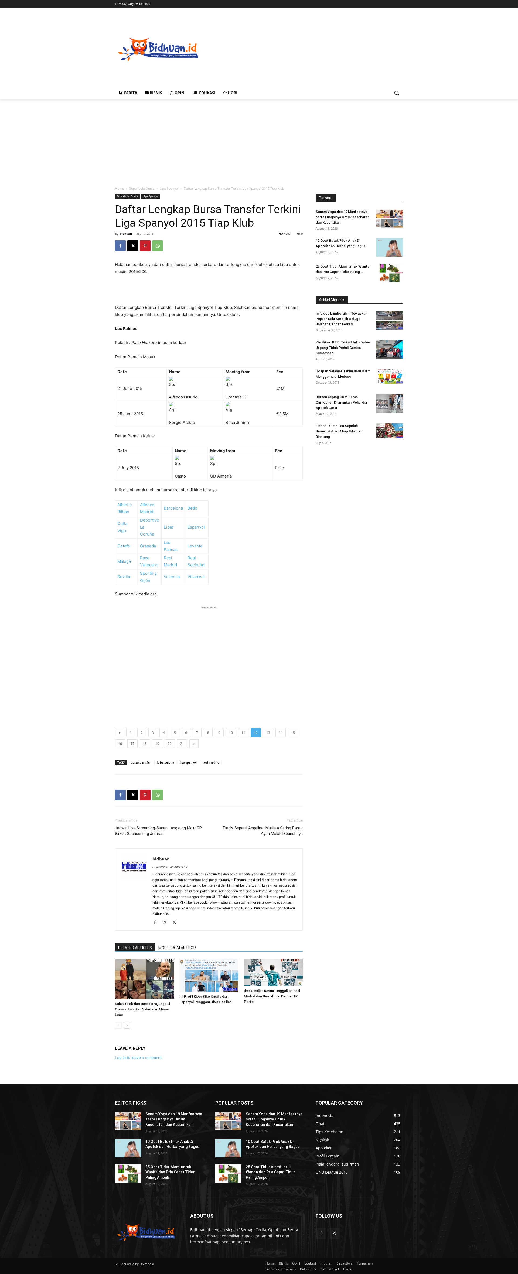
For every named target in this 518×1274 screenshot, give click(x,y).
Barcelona (173, 508)
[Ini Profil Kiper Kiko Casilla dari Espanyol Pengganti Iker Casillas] (208, 975)
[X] (132, 245)
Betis (192, 508)
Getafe (123, 546)
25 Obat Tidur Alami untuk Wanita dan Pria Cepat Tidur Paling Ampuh (170, 1172)
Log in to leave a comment (138, 1057)
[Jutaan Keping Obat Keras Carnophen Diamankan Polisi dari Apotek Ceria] (389, 403)
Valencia (172, 576)
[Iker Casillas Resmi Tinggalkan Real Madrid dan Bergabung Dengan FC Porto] (273, 972)
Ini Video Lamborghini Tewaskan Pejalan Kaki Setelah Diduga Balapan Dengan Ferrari (341, 318)
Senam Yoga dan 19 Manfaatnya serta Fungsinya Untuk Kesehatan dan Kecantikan (342, 217)
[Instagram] (166, 922)
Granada (148, 546)
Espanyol (196, 527)
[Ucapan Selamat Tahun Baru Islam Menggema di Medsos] (389, 376)
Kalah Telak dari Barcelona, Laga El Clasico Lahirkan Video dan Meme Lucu (142, 1009)
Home (119, 188)
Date (122, 371)
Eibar (168, 527)
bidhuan (126, 233)
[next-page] (127, 1025)
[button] (396, 92)
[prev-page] (118, 1025)
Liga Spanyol (169, 188)
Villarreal (196, 576)
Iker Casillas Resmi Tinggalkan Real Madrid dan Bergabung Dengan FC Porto (272, 996)
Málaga (124, 561)
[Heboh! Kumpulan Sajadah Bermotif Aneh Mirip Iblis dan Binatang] (389, 430)
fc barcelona (165, 762)
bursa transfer (141, 762)
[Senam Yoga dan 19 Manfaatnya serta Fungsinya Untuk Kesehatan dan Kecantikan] (389, 218)
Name (174, 371)
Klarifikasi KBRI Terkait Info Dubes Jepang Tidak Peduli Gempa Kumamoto (343, 347)
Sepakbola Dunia (142, 188)
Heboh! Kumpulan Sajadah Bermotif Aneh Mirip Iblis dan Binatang (339, 431)
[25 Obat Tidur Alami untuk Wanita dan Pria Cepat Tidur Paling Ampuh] (389, 273)
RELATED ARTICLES (135, 948)
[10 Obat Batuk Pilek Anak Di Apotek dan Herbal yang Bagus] (389, 247)
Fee (279, 371)
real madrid (211, 762)
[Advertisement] (332, 49)
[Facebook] (120, 245)
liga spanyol (188, 762)
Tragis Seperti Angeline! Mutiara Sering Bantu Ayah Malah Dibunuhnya (262, 831)
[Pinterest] (145, 245)
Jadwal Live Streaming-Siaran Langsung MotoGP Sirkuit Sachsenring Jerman (158, 831)
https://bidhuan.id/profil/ (170, 866)
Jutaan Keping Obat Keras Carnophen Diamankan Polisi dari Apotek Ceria (342, 402)
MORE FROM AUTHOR (177, 948)
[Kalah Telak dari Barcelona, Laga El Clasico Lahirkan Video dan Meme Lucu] (144, 979)
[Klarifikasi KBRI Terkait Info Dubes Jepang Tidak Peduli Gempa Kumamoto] (389, 349)
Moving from (238, 371)
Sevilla (123, 576)
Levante (195, 546)
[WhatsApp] (157, 245)
